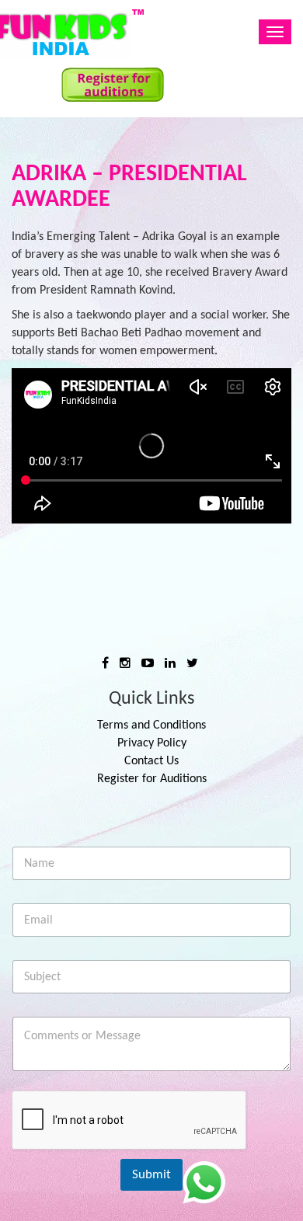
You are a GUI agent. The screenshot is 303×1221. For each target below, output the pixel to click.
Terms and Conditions (151, 725)
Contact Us (151, 761)
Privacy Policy (151, 743)
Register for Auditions (152, 779)
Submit (151, 1174)
